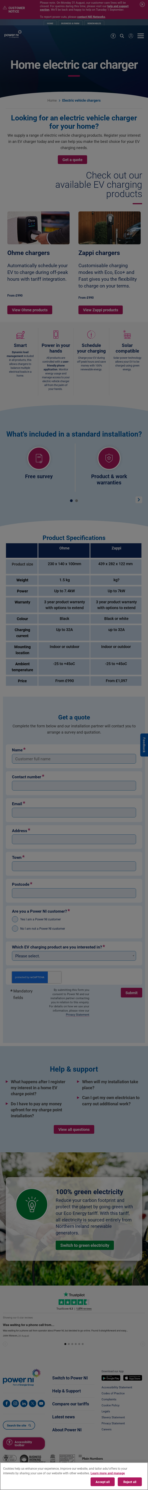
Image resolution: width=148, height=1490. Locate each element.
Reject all (129, 1482)
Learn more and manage (108, 1473)
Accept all (103, 1482)
